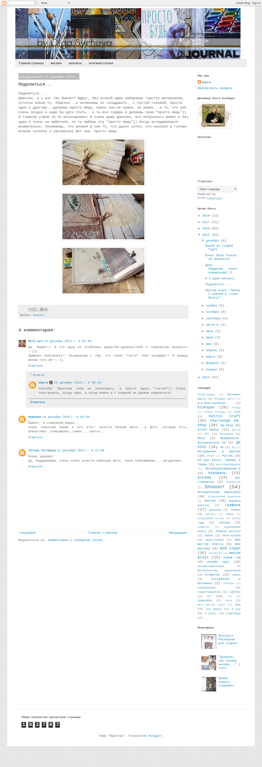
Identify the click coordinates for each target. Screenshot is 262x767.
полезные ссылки (101, 63)
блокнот (39, 315)
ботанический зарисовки (224, 496)
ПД (233, 447)
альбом (204, 477)
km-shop (226, 425)
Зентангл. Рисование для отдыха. (228, 639)
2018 (206, 216)
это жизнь (213, 609)
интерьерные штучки (211, 518)
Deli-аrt (35, 341)
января (212, 369)
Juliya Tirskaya (42, 450)
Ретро (210, 456)
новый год (232, 557)
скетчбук (228, 583)
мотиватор (215, 553)
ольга (43, 383)
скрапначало (207, 587)
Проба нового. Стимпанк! (226, 682)
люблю (209, 535)
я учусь (211, 613)
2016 (206, 228)
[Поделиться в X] (38, 309)
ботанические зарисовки (219, 492)
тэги (228, 600)
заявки (236, 509)
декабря (213, 241)
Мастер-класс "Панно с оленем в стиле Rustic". (222, 294)
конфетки (203, 527)
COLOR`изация (206, 394)
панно (236, 574)
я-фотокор (233, 613)
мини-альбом (231, 535)
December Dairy (224, 399)
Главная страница (31, 63)
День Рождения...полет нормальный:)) (221, 269)
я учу (236, 609)
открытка (212, 575)
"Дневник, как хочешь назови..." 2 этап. (229, 662)
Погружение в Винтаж (219, 451)
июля (210, 331)
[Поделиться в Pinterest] (46, 309)
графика (233, 505)
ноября (212, 305)
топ (230, 596)
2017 (206, 222)
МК (222, 447)
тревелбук (205, 600)
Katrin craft (225, 416)
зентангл (210, 514)
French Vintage (214, 412)
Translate (214, 198)
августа (213, 325)
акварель (217, 473)
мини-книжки (215, 539)
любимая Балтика (228, 531)
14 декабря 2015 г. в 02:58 (67, 341)
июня (210, 337)
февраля (213, 363)
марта (211, 357)
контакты (75, 63)
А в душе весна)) (220, 278)
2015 (206, 235)
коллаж (224, 522)
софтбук (235, 592)
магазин (56, 63)
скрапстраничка (209, 592)
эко (238, 605)
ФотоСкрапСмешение (228, 464)
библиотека (233, 482)
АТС (206, 434)
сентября (214, 318)
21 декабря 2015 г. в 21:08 (80, 450)
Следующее (27, 533)
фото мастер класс (211, 605)
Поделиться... (217, 284)
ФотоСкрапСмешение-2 (223, 469)
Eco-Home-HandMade (211, 403)
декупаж (215, 509)
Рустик (227, 456)
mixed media (208, 430)
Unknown (34, 417)
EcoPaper (207, 407)
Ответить (35, 366)
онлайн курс (218, 562)
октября (213, 312)
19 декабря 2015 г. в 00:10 (77, 383)
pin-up (236, 429)
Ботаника (226, 434)
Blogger (155, 736)
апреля (212, 350)
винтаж (210, 501)
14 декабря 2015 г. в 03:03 (65, 417)
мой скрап (230, 548)
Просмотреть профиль (215, 88)
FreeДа (236, 407)
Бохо (201, 438)
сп (209, 596)
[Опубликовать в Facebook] (42, 309)
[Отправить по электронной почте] (30, 309)
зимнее (229, 514)
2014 (206, 377)
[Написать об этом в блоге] (34, 309)
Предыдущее (178, 533)
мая (209, 344)
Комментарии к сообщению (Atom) (75, 540)
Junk (237, 412)
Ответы (38, 375)
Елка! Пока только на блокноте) (221, 257)
